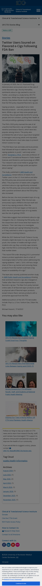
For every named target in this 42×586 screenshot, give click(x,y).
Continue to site (21, 583)
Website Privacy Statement (13, 579)
